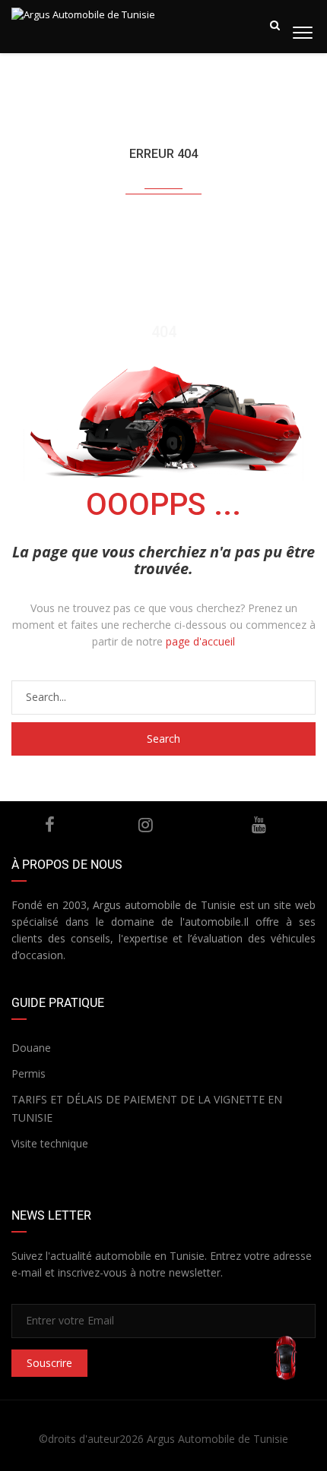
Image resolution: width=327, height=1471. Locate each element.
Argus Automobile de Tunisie (217, 1439)
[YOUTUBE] (259, 825)
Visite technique (49, 1143)
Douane (31, 1047)
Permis (28, 1073)
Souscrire (49, 1363)
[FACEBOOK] (50, 825)
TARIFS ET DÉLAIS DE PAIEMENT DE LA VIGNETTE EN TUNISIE (146, 1108)
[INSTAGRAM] (145, 825)
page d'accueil (200, 641)
